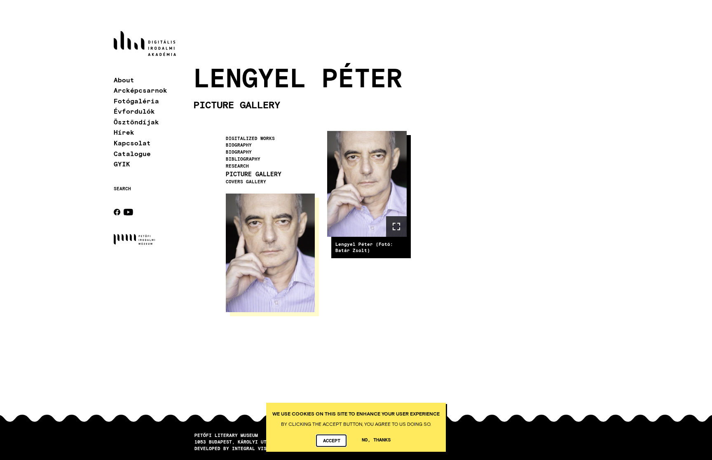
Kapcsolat (132, 143)
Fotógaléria (136, 101)
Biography (239, 144)
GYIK (122, 164)
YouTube (128, 212)
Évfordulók (134, 111)
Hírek (124, 132)
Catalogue (132, 153)
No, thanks (376, 439)
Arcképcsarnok (140, 90)
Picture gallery (253, 173)
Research (237, 165)
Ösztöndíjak (136, 122)
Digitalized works (250, 138)
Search (122, 188)
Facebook (117, 212)
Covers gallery (246, 181)
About (124, 80)
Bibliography (243, 158)
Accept (331, 440)
